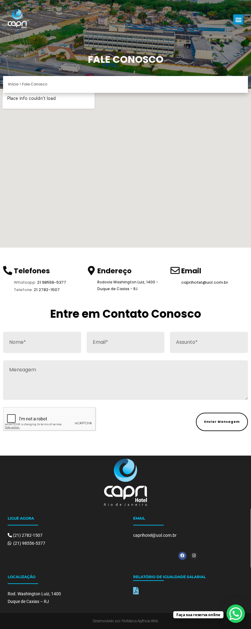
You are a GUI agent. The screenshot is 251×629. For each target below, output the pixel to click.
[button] (238, 19)
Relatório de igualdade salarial (169, 576)
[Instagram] (194, 556)
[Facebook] (182, 556)
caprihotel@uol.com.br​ (204, 282)
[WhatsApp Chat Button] (236, 613)
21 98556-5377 (51, 282)
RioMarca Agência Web (140, 621)
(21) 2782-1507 (28, 535)
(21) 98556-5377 (28, 543)
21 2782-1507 (47, 290)
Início (13, 84)
